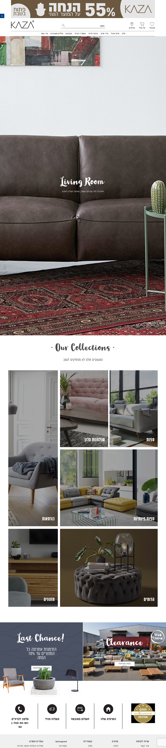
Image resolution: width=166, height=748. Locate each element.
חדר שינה (104, 33)
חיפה (115, 746)
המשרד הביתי (80, 33)
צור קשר (44, 33)
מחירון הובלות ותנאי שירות (30, 746)
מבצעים (69, 33)
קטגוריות (87, 741)
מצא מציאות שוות (125, 664)
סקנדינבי (63, 746)
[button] (2, 16)
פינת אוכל (115, 33)
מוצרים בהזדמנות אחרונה (41, 669)
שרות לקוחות (142, 741)
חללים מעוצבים (57, 33)
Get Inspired (61, 741)
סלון (123, 33)
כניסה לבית (93, 33)
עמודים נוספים (36, 741)
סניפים (115, 741)
